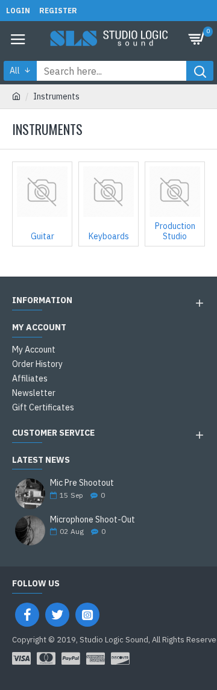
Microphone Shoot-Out (92, 519)
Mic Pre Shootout (82, 483)
